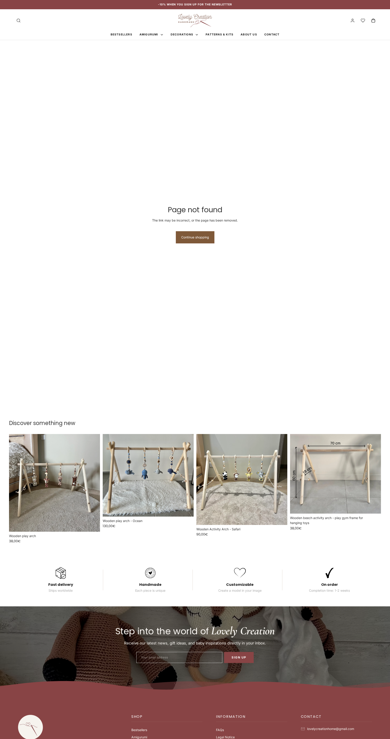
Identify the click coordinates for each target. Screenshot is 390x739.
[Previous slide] (16, 483)
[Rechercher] (18, 20)
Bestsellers (139, 730)
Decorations (182, 34)
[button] (166, 718)
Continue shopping (195, 237)
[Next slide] (93, 483)
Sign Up (239, 657)
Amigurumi (149, 34)
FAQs (220, 730)
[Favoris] (363, 20)
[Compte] (353, 20)
